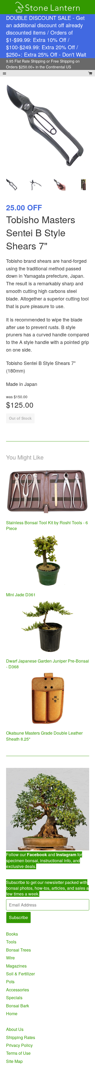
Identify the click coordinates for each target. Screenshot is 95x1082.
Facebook (37, 854)
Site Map (14, 1061)
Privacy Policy (19, 1045)
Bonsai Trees (18, 950)
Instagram (66, 854)
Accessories (17, 990)
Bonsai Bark (17, 1006)
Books (12, 934)
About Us (14, 1029)
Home (11, 1013)
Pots (10, 982)
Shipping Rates (20, 1037)
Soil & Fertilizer (20, 974)
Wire (10, 958)
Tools (11, 942)
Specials (14, 997)
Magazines (16, 966)
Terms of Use (18, 1053)
